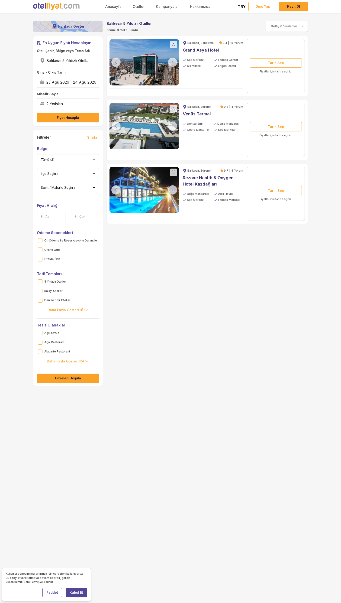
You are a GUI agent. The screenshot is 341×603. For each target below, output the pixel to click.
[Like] (173, 44)
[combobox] (90, 60)
